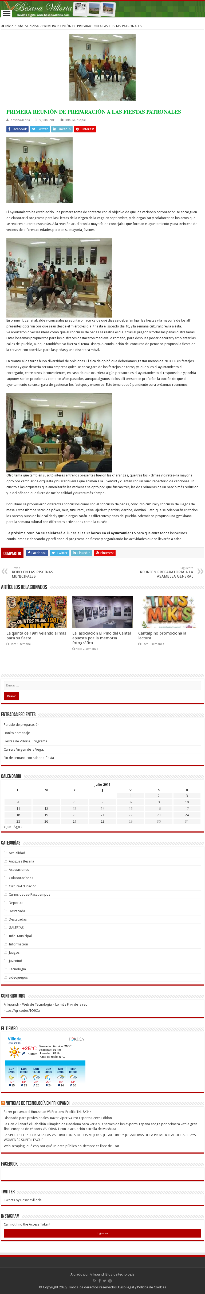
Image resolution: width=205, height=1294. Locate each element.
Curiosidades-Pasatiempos (29, 894)
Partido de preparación (22, 725)
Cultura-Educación (23, 886)
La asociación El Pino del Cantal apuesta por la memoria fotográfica (101, 638)
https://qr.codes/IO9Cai (22, 1011)
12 (46, 809)
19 (46, 815)
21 (102, 815)
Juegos (14, 953)
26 (46, 821)
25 (18, 821)
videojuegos (18, 977)
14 (102, 809)
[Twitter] (104, 1281)
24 (187, 815)
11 (18, 809)
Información (18, 944)
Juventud (15, 961)
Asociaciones (19, 870)
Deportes (16, 903)
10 (187, 802)
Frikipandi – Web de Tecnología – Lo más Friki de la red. (46, 1004)
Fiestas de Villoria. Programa (25, 741)
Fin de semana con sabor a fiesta (29, 758)
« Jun (7, 827)
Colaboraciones (21, 878)
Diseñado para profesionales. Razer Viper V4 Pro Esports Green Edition (58, 1118)
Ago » (18, 827)
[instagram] (110, 1281)
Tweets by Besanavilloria (23, 1200)
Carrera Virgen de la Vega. (24, 749)
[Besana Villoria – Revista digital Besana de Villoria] (102, 9)
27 (74, 821)
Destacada (17, 911)
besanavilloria (20, 120)
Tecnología (17, 969)
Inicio (9, 26)
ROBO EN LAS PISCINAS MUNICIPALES (32, 572)
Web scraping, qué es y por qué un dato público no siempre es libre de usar (61, 1146)
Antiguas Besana (21, 861)
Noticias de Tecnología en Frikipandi (38, 1103)
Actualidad (17, 853)
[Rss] (95, 1281)
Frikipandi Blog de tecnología (112, 1274)
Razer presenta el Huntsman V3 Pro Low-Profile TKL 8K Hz (47, 1112)
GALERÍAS (16, 928)
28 (102, 821)
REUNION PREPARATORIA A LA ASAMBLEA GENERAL (166, 572)
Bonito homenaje (17, 733)
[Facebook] (99, 1281)
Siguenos (102, 1233)
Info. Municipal (28, 26)
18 (18, 815)
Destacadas (18, 919)
